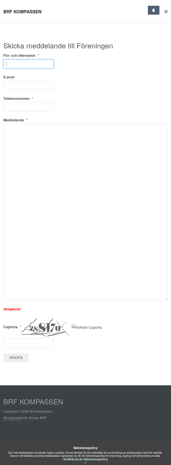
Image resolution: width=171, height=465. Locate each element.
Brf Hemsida (12, 417)
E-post (8, 76)
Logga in (153, 10)
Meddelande (13, 120)
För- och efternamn (19, 55)
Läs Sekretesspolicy (92, 459)
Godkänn (70, 459)
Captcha (10, 326)
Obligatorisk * (12, 309)
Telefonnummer (16, 98)
